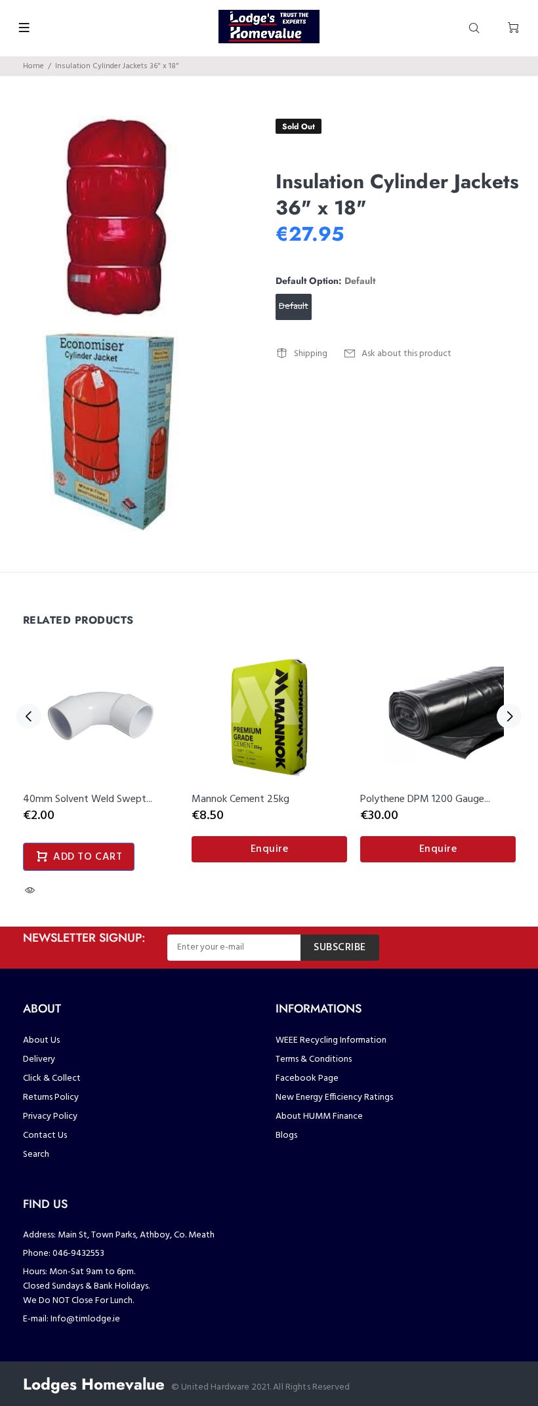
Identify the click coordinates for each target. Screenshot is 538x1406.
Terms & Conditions (314, 1059)
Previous (28, 716)
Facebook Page (307, 1078)
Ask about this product (406, 353)
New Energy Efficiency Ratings (334, 1097)
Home (33, 66)
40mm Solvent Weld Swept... (87, 799)
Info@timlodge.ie (85, 1319)
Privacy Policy (50, 1116)
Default (293, 306)
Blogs (286, 1135)
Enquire (270, 849)
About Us (41, 1040)
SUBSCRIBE (340, 947)
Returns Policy (51, 1097)
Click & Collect (52, 1078)
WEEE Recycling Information (331, 1040)
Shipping (310, 353)
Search (36, 1154)
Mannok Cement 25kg (240, 799)
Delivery (39, 1059)
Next (509, 716)
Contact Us (45, 1135)
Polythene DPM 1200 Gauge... (425, 799)
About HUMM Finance (319, 1116)
